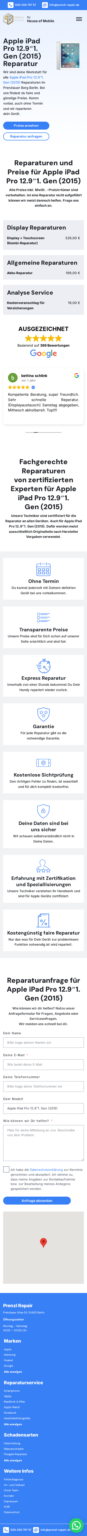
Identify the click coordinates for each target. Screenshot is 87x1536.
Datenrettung (12, 1443)
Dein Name (12, 1033)
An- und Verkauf (14, 1485)
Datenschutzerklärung (46, 1170)
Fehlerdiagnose (13, 1479)
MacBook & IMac (14, 1402)
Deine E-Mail (13, 1055)
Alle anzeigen (13, 1372)
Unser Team (11, 1490)
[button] (43, 1243)
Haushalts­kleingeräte (17, 1418)
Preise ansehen (26, 125)
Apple (7, 1349)
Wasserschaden (14, 1449)
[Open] (79, 19)
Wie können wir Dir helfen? (26, 1121)
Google (8, 1366)
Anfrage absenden (37, 1201)
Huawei (8, 1360)
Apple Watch (12, 1407)
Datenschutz (12, 1512)
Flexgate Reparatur (15, 1454)
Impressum (11, 1501)
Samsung (9, 1355)
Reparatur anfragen (26, 136)
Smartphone (12, 1391)
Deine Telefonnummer (21, 1077)
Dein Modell (13, 1099)
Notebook (10, 1413)
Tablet (7, 1396)
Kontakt (9, 1496)
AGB (7, 1507)
